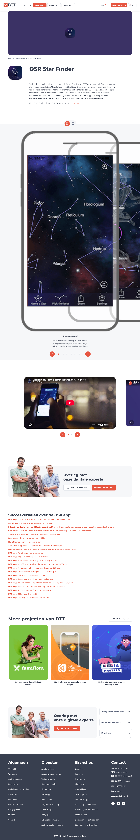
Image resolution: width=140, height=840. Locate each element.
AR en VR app (47, 809)
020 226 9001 (116, 786)
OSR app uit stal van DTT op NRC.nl (28, 598)
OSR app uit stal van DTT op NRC (27, 575)
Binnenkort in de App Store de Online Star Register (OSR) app (40, 583)
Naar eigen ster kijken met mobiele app (35, 546)
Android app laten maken (52, 825)
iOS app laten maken (50, 820)
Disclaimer (12, 799)
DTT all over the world (22, 594)
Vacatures (12, 794)
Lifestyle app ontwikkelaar (86, 804)
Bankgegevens (14, 809)
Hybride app (47, 799)
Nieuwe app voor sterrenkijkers (27, 538)
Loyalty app (80, 779)
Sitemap (11, 815)
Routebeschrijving (118, 796)
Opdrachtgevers (15, 779)
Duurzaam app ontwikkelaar (87, 820)
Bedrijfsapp (80, 769)
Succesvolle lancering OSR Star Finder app (32, 572)
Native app (46, 794)
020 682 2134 (116, 781)
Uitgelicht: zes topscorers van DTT (28, 557)
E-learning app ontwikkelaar (86, 809)
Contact (11, 820)
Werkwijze (12, 774)
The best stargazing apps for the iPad (30, 523)
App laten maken (49, 769)
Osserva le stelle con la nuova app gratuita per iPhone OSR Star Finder (49, 531)
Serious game (81, 794)
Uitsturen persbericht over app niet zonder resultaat (36, 587)
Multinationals (81, 815)
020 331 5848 (116, 776)
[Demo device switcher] (67, 123)
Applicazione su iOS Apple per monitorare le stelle (34, 534)
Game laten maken (49, 784)
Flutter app (46, 789)
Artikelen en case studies (18, 789)
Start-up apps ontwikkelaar (86, 825)
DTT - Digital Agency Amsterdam (70, 836)
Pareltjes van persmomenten (26, 553)
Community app (82, 799)
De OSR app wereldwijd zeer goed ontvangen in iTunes (37, 564)
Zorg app (79, 774)
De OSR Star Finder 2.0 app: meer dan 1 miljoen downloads (39, 520)
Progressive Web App (50, 804)
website (76, 103)
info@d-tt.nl (116, 791)
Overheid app (80, 789)
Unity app (46, 815)
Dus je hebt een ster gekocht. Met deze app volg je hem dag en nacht (42, 549)
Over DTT (12, 769)
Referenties (13, 784)
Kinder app (79, 784)
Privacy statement (15, 804)
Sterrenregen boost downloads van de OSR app (34, 568)
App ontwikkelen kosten (51, 774)
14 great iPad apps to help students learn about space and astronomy (61, 527)
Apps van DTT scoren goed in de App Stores (32, 560)
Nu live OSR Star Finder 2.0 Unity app (29, 590)
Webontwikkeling (49, 779)
